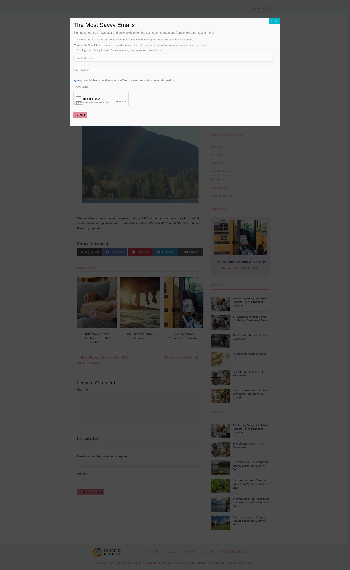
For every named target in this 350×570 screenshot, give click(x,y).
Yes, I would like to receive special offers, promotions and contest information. (126, 80)
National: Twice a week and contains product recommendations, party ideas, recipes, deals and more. (135, 39)
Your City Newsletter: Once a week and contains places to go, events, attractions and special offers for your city (141, 45)
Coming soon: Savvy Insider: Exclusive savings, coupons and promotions (119, 50)
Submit (80, 115)
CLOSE (274, 21)
